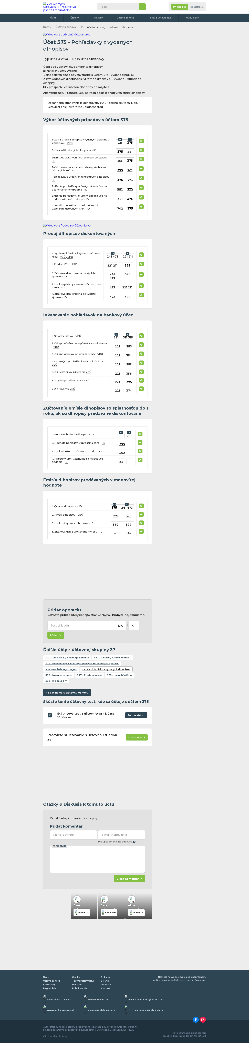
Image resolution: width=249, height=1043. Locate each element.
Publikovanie (79, 988)
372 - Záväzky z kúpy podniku (112, 657)
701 (129, 170)
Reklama (77, 984)
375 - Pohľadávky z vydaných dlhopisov (106, 669)
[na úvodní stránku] (60, 7)
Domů (47, 27)
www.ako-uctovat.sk (59, 999)
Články (74, 17)
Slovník (105, 981)
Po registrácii (136, 714)
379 (128, 524)
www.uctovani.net (98, 999)
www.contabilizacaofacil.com (145, 1010)
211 (120, 142)
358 (129, 373)
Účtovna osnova (65, 27)
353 (129, 346)
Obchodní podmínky (55, 1036)
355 (129, 364)
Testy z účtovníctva (160, 17)
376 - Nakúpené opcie (58, 675)
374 (129, 390)
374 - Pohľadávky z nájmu (61, 669)
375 (130, 142)
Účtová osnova (125, 17)
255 (120, 160)
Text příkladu (60, 625)
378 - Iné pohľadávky (119, 675)
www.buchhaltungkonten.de (145, 999)
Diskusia (106, 984)
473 (130, 180)
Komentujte (59, 846)
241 (129, 151)
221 (125, 256)
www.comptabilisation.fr (102, 1010)
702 (120, 208)
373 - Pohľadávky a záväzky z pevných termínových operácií (82, 663)
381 (120, 199)
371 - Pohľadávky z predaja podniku (67, 657)
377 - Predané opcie (89, 675)
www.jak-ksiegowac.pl (60, 1010)
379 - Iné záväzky (56, 680)
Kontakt (105, 988)
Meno (64, 834)
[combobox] (120, 625)
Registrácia (197, 7)
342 (127, 274)
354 (129, 355)
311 (125, 337)
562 (120, 189)
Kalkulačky (192, 17)
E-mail (114, 834)
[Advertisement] (97, 571)
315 (130, 337)
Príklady (98, 17)
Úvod (53, 17)
